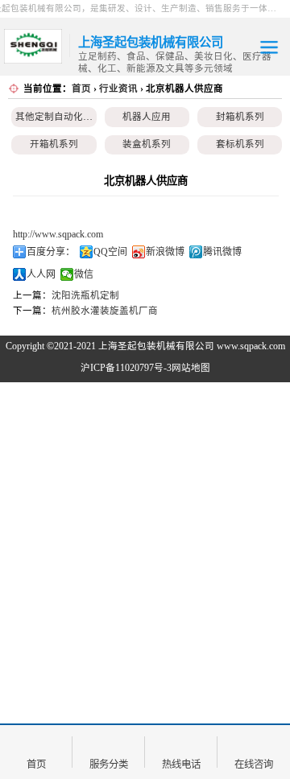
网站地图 (191, 368)
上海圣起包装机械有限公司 (156, 346)
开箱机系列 (54, 144)
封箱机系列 (240, 117)
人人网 (41, 274)
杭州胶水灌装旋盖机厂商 (105, 310)
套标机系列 (240, 144)
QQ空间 (110, 252)
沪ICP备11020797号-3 (126, 368)
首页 (81, 88)
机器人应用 (146, 117)
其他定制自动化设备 (58, 117)
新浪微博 (165, 252)
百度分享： (51, 252)
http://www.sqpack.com (58, 234)
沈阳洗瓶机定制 (85, 295)
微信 (83, 274)
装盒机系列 (146, 144)
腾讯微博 (222, 252)
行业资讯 (118, 88)
